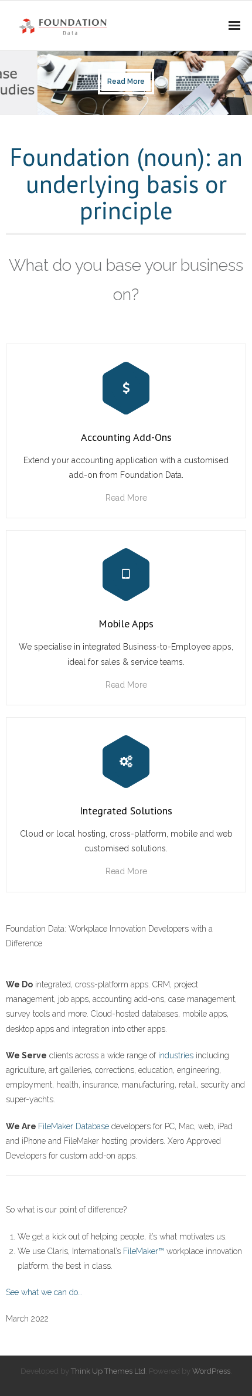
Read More (126, 497)
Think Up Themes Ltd (108, 1371)
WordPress (211, 1371)
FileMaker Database (73, 1126)
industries (175, 1055)
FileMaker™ (143, 1251)
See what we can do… (44, 1292)
